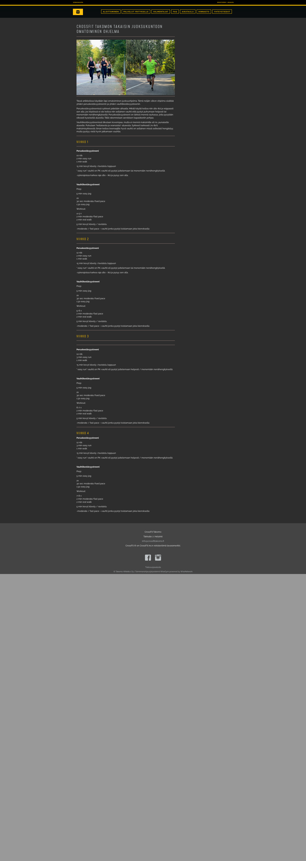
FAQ (175, 12)
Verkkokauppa (78, 2)
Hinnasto (203, 12)
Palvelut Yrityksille (136, 12)
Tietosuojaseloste (153, 567)
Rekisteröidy (222, 2)
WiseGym (164, 571)
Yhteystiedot (222, 12)
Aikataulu (188, 12)
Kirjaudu (230, 2)
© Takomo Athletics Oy (124, 571)
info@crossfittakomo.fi (153, 541)
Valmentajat (160, 12)
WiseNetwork (186, 571)
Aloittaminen (111, 12)
